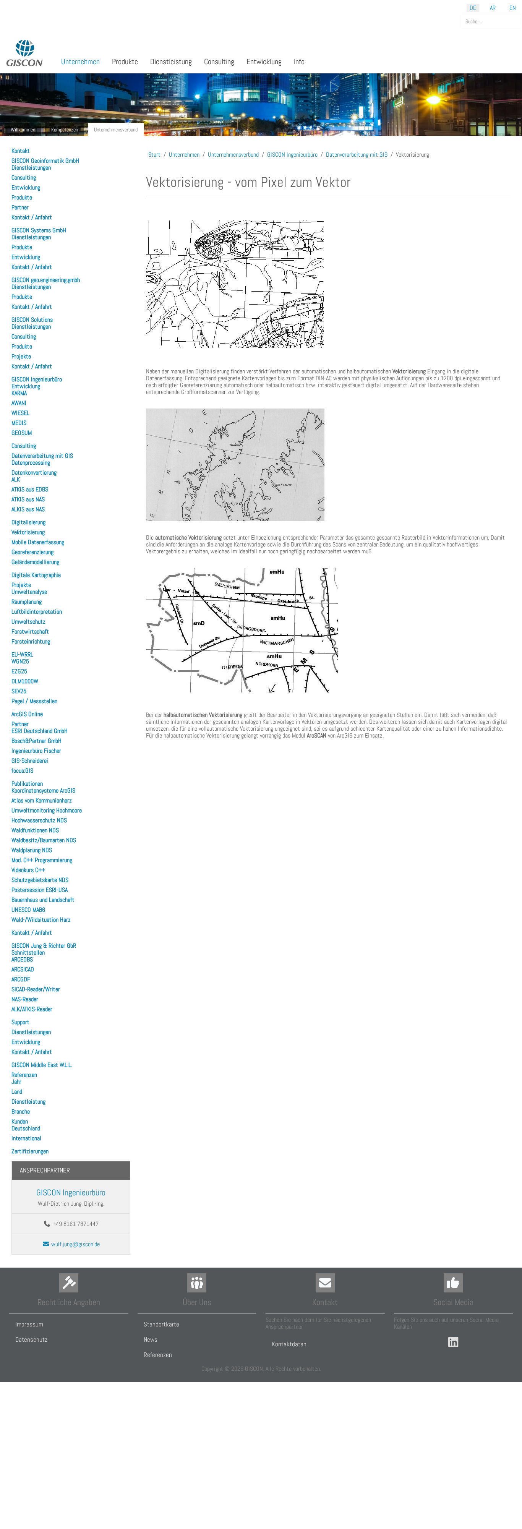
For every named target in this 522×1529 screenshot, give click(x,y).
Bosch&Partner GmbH (36, 741)
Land (16, 1092)
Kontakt (20, 151)
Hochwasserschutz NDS (39, 820)
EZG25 (19, 671)
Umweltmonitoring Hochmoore (46, 810)
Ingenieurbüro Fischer (36, 751)
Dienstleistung (28, 1102)
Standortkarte (161, 1324)
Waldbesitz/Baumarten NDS (43, 840)
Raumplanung (26, 602)
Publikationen (27, 784)
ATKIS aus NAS (28, 499)
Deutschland (25, 1128)
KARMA (19, 393)
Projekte (21, 356)
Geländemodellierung (35, 562)
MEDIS (18, 423)
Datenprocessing (30, 463)
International (26, 1138)
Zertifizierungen (30, 1151)
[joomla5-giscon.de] (25, 52)
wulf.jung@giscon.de (75, 1244)
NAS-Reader (24, 999)
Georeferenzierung (32, 552)
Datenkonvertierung (34, 473)
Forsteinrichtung (30, 641)
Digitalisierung (28, 522)
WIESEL (20, 413)
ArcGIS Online (27, 714)
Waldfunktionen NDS (35, 830)
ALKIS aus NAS (28, 509)
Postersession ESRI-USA (39, 890)
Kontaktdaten (289, 1344)
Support (20, 1022)
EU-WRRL (22, 654)
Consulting (23, 177)
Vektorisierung (28, 532)
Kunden (19, 1121)
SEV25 (18, 691)
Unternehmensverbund (116, 129)
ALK (15, 479)
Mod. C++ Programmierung (41, 860)
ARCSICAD (22, 969)
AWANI (18, 403)
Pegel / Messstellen (34, 701)
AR (493, 8)
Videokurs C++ (28, 870)
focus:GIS (22, 771)
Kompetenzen (64, 129)
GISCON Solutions (32, 320)
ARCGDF (20, 979)
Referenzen (24, 1075)
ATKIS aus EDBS (29, 489)
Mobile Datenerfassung (37, 542)
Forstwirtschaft (30, 631)
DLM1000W (24, 681)
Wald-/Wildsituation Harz (41, 920)
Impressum (29, 1324)
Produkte (21, 197)
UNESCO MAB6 (28, 910)
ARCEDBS (22, 959)
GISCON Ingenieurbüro (36, 379)
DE (473, 8)
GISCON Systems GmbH (38, 230)
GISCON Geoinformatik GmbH (45, 161)
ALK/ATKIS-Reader (31, 1009)
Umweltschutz (28, 622)
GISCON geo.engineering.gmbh (45, 280)
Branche (20, 1111)
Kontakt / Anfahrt (31, 217)
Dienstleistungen (31, 168)
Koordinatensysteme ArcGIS (43, 790)
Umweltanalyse (29, 592)
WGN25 (20, 661)
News (150, 1339)
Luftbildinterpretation (36, 612)
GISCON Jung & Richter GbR (43, 946)
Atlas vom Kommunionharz (41, 800)
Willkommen (23, 129)
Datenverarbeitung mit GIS (42, 456)
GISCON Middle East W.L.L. (41, 1065)
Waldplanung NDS (31, 850)
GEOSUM (21, 433)
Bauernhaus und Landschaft (43, 900)
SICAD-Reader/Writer (35, 989)
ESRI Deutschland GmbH (39, 731)
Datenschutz (31, 1339)
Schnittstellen (28, 953)
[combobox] (491, 21)
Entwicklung (25, 187)
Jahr (16, 1082)
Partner (20, 207)
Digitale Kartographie (36, 575)
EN (512, 8)
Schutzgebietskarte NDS (39, 880)
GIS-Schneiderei (29, 761)
